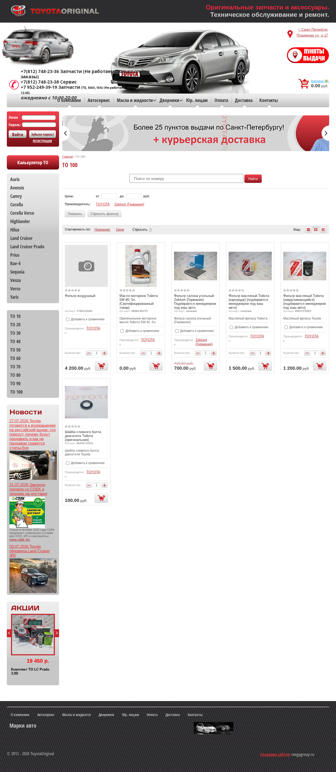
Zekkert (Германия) (129, 204)
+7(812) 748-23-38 (40, 82)
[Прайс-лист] (323, 230)
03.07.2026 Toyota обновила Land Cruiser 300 (29, 551)
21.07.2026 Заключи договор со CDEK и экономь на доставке (28, 489)
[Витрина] (315, 230)
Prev (9, 633)
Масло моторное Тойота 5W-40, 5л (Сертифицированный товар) (138, 302)
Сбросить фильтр (104, 214)
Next (57, 633)
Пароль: (15, 124)
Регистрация (42, 140)
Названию (102, 229)
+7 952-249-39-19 (39, 87)
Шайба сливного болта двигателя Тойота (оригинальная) (83, 436)
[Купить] (101, 366)
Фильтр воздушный (80, 296)
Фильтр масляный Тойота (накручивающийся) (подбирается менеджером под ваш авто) (304, 302)
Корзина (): (320, 81)
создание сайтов (275, 754)
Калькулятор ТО (32, 162)
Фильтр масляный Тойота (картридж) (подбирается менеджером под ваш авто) (249, 302)
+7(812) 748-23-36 (40, 71)
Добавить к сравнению (87, 319)
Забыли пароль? (42, 134)
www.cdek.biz (19, 540)
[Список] (308, 230)
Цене (120, 229)
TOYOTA (103, 204)
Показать (75, 214)
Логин (13, 117)
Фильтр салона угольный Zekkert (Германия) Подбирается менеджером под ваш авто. (195, 302)
